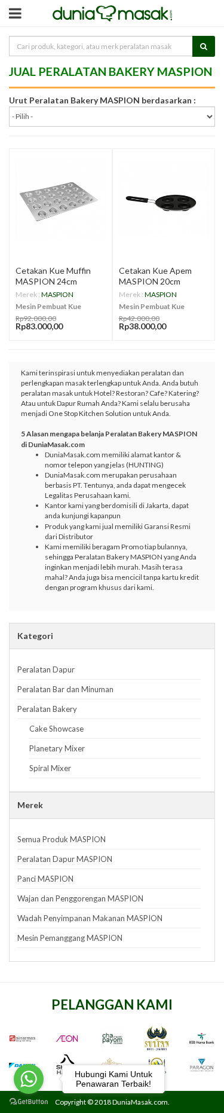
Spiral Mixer (50, 768)
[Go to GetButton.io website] (29, 1101)
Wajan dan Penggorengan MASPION (80, 898)
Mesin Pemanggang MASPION (69, 938)
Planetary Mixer (57, 748)
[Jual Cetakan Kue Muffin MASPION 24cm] (61, 200)
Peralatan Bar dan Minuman (65, 689)
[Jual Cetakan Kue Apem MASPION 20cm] (164, 200)
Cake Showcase (56, 728)
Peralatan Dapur (46, 669)
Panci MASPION (45, 878)
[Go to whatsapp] (29, 1079)
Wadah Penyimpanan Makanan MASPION (89, 918)
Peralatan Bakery (47, 709)
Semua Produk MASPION (61, 839)
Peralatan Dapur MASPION (64, 859)
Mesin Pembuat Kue (48, 306)
